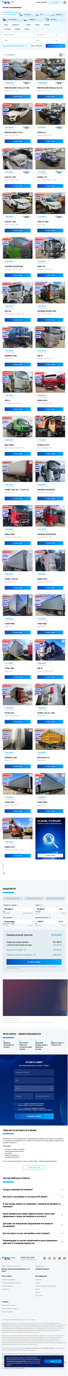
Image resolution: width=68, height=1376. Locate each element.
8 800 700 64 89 (41, 2)
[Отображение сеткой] (60, 54)
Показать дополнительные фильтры (13, 46)
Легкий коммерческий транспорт (11, 1283)
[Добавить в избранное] (30, 60)
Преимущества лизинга (8, 1305)
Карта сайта (38, 1295)
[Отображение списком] (63, 54)
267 (4, 873)
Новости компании (7, 1312)
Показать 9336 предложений (55, 46)
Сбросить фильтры (36, 46)
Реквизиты (38, 1280)
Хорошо (53, 1361)
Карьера (37, 1292)
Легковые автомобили (8, 1280)
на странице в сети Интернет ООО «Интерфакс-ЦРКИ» (38, 1348)
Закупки (37, 1289)
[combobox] (18, 35)
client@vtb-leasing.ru (42, 1269)
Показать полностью (34, 1167)
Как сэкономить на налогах (9, 1308)
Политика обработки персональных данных (30, 1105)
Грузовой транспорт (7, 1286)
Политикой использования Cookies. (16, 1361)
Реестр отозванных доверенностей (45, 1286)
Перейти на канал (34, 1026)
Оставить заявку (17, 96)
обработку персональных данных (34, 1103)
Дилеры (37, 1283)
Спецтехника (5, 1289)
